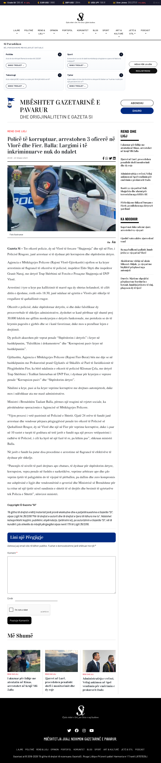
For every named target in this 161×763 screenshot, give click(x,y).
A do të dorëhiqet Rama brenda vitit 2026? (23, 58)
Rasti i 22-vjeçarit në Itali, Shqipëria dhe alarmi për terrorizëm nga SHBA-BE (134, 191)
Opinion (54, 30)
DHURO (137, 110)
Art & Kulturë (118, 32)
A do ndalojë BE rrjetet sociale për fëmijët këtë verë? (28, 79)
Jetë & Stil (132, 32)
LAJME (19, 749)
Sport (106, 30)
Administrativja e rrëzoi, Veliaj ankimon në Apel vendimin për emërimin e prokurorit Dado (136, 176)
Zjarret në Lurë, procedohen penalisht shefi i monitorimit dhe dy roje (136, 162)
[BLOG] (95, 33)
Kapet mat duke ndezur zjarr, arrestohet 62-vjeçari (136, 229)
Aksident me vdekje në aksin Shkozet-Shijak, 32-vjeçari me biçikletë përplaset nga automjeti (136, 265)
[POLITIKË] (28, 33)
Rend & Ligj (41, 32)
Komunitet (83, 30)
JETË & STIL (127, 749)
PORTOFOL (66, 749)
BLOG (89, 749)
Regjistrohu (143, 71)
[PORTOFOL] (67, 33)
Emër (10, 598)
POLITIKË (29, 749)
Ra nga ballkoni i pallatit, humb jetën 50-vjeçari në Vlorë (137, 251)
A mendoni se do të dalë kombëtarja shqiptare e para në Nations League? (94, 59)
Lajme (16, 30)
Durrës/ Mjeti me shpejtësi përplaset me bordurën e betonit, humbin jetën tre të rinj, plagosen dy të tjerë (137, 283)
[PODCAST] (145, 33)
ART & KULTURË (111, 749)
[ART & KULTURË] (119, 36)
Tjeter (70, 75)
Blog (95, 30)
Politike (9, 54)
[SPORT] (106, 33)
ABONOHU (137, 103)
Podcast (145, 30)
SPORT (97, 749)
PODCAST (140, 749)
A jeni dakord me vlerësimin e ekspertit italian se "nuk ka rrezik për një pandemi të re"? (95, 80)
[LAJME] (16, 33)
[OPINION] (54, 33)
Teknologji (11, 75)
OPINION (55, 749)
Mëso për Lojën (143, 64)
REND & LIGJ (42, 749)
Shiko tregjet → (16, 65)
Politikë (28, 30)
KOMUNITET (79, 749)
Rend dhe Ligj (17, 131)
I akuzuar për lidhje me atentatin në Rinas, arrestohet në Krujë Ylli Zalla (136, 148)
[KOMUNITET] (82, 33)
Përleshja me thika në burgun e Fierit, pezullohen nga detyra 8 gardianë (137, 205)
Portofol (67, 30)
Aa (108, 242)
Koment (12, 552)
